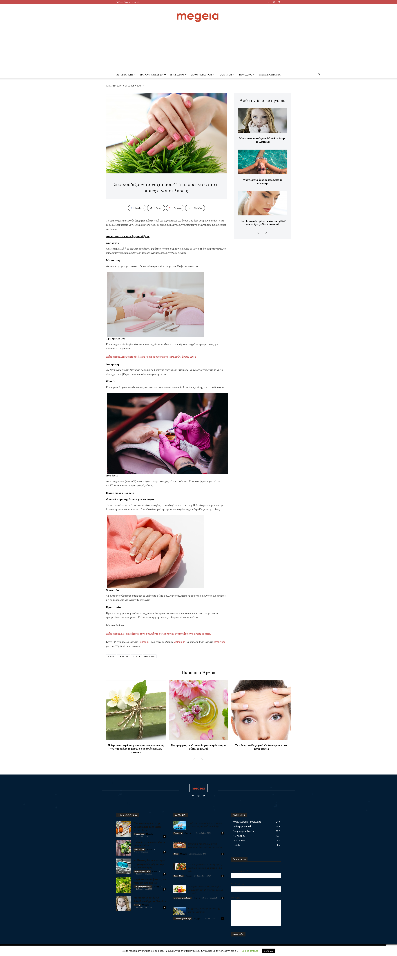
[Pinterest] (279, 2)
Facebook (144, 642)
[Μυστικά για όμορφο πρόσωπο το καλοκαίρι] (262, 162)
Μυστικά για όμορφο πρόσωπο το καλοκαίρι (262, 181)
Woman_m (179, 642)
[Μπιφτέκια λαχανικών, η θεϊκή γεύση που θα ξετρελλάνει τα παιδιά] (179, 845)
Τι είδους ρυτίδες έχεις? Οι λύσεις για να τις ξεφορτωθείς (261, 747)
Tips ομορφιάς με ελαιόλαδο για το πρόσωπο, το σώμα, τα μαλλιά (198, 747)
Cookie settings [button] (249, 950)
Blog (176, 854)
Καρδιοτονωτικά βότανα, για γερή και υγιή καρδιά (150, 880)
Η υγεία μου (177, 74)
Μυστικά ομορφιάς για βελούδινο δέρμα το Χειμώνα (262, 140)
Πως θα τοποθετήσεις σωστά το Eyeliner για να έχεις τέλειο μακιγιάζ (262, 222)
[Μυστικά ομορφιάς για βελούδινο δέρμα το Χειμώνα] (262, 120)
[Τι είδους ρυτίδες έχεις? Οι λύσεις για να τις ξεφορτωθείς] (261, 710)
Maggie (149, 834)
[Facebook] (268, 2)
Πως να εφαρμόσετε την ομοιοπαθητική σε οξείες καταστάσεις (147, 826)
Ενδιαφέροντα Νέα (270, 74)
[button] (319, 74)
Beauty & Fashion (201, 74)
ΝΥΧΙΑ (136, 656)
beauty (111, 656)
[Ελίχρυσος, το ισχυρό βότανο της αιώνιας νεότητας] (179, 911)
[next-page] (265, 232)
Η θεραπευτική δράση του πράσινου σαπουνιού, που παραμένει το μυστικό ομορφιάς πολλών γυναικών (136, 749)
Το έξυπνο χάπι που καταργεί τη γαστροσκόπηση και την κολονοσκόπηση (149, 864)
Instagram (219, 642)
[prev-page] (259, 232)
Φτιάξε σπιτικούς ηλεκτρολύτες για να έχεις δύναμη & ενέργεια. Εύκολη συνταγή (205, 889)
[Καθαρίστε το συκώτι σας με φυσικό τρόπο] (123, 848)
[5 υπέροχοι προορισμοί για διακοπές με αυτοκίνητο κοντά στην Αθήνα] (179, 825)
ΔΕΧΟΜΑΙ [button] (268, 951)
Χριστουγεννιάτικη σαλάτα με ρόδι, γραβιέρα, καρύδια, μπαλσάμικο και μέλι (205, 867)
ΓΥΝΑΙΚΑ (123, 656)
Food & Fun (225, 74)
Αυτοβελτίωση (124, 74)
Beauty (140, 85)
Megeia (197, 898)
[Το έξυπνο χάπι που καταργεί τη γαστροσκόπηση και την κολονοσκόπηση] (123, 866)
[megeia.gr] (198, 14)
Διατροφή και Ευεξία (151, 74)
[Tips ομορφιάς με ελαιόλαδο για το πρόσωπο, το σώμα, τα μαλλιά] (198, 710)
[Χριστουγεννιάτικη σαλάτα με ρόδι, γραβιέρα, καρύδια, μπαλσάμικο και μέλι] (179, 866)
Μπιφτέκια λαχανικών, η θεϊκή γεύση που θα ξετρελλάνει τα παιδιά (205, 845)
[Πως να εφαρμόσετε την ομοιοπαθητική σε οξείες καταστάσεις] (123, 829)
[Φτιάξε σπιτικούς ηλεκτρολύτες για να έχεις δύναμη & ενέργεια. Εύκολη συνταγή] (179, 889)
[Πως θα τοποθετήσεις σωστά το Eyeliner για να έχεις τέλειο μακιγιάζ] (262, 203)
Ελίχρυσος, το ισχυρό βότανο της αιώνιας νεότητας (204, 910)
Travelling (245, 74)
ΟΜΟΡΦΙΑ (149, 656)
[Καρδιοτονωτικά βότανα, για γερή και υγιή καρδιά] (123, 885)
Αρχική (110, 85)
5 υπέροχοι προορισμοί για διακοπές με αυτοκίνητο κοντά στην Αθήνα (205, 824)
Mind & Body (139, 849)
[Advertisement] (198, 47)
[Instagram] (274, 2)
